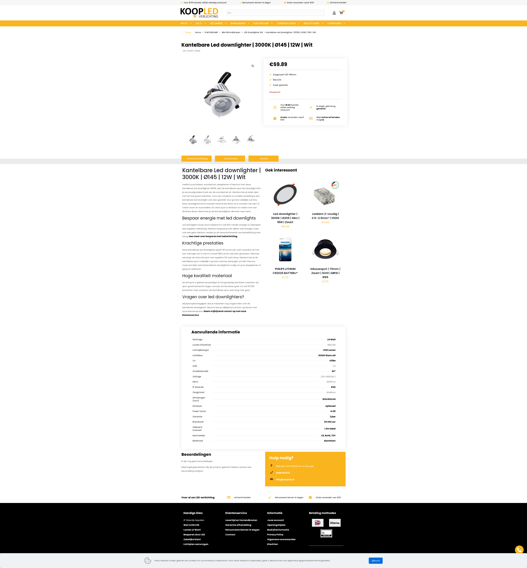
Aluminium (330, 440)
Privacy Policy (275, 534)
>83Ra (332, 360)
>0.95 (333, 411)
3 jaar (333, 416)
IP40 (333, 387)
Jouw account (275, 520)
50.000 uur (330, 421)
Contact (230, 534)
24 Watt (331, 339)
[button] (253, 66)
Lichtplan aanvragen (195, 544)
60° (334, 371)
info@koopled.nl (285, 479)
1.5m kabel (330, 428)
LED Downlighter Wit (253, 32)
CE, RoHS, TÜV (328, 435)
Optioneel (330, 406)
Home (198, 32)
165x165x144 (329, 399)
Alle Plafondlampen (231, 32)
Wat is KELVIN (191, 525)
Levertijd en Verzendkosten (241, 520)
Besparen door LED (194, 534)
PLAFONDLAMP (211, 32)
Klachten (272, 544)
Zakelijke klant (192, 539)
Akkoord (376, 560)
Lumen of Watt (192, 529)
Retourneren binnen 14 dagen (242, 529)
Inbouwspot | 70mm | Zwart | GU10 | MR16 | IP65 (325, 273)
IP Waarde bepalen (193, 520)
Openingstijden (276, 525)
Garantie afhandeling (238, 525)
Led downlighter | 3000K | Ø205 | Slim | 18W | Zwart (285, 218)
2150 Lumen (329, 350)
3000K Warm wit (327, 355)
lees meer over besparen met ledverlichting (213, 236)
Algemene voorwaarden (281, 539)
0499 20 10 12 (283, 472)
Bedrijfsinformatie (278, 529)
